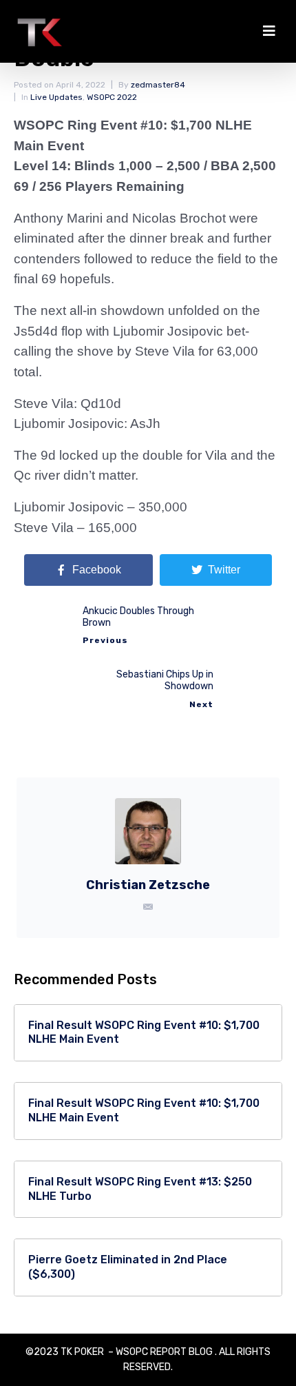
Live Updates (56, 97)
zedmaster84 (158, 85)
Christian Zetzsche (148, 885)
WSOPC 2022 (112, 97)
